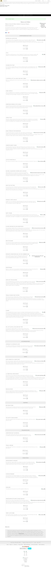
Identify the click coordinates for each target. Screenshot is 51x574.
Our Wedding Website (29, 15)
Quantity (24, 48)
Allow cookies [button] (5, 6)
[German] (25, 546)
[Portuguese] (28, 546)
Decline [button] (1, 6)
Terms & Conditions (34, 544)
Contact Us (15, 544)
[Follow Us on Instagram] (26, 553)
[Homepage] (1, 1)
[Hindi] (23, 546)
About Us (11, 544)
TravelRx (5, 0)
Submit (30, 548)
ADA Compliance (41, 544)
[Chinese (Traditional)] (26, 546)
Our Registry (20, 15)
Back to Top (7, 526)
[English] (22, 546)
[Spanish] (24, 546)
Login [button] (49, 0)
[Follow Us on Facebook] (25, 553)
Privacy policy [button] (7, 5)
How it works (37, 0)
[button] (43, 25)
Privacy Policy (20, 544)
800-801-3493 (21, 533)
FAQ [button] (43, 0)
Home (8, 544)
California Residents (27, 544)
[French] (27, 546)
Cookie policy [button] (2, 5)
